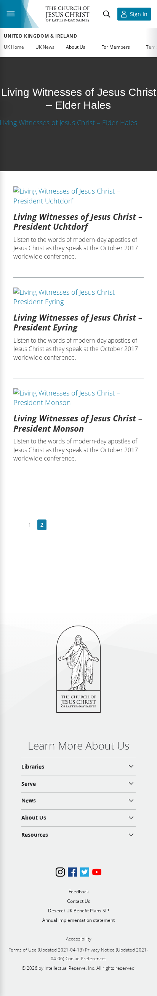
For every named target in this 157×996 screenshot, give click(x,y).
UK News (44, 47)
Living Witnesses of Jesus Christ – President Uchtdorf (78, 221)
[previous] (17, 525)
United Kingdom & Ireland (40, 36)
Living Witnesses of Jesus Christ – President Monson (78, 423)
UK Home (14, 47)
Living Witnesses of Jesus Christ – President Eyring (78, 322)
